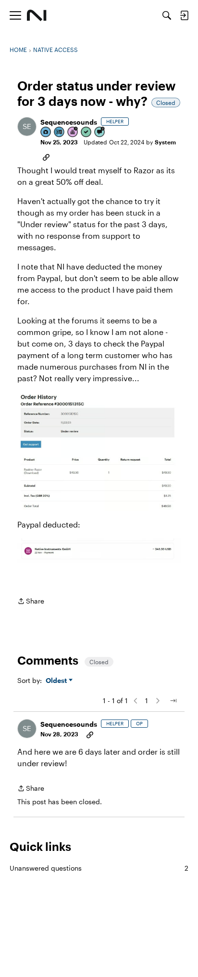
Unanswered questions (99, 868)
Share (30, 602)
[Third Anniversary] (73, 132)
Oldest (57, 680)
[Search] (166, 15)
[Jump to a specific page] (173, 700)
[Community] (37, 15)
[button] (27, 126)
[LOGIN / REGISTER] (184, 15)
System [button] (165, 142)
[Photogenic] (46, 132)
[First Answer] (86, 132)
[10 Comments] (100, 132)
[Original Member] (59, 132)
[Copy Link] (46, 156)
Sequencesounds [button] (68, 122)
